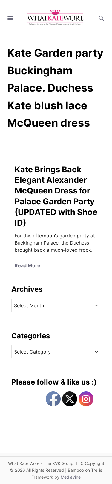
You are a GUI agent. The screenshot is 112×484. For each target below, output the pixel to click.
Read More (27, 265)
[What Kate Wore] (55, 18)
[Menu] (10, 18)
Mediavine (71, 477)
